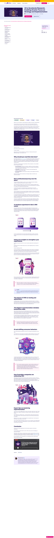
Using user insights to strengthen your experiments (7, 32)
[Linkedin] (44, 32)
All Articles (14, 3)
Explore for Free (38, 3)
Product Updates (24, 3)
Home (5, 21)
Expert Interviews (8, 21)
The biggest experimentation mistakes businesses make (8, 36)
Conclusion (6, 43)
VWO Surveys (19, 290)
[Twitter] (46, 32)
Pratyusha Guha (20, 457)
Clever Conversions (23, 158)
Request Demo (44, 3)
